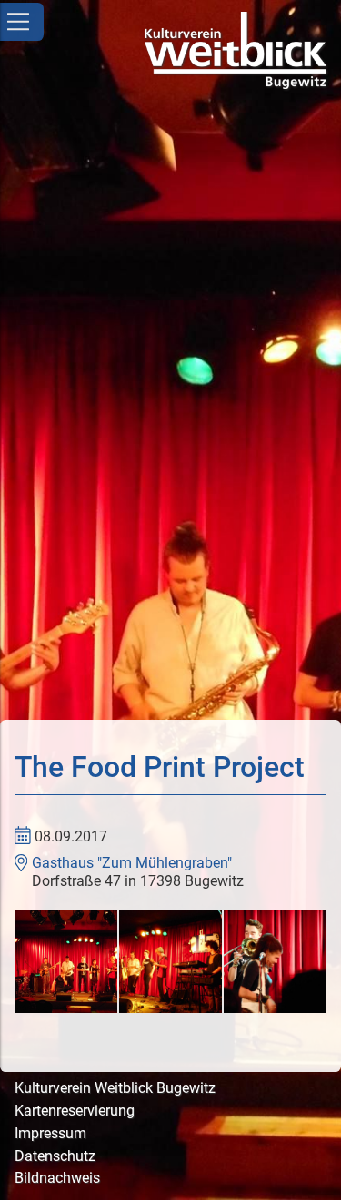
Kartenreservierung (75, 1110)
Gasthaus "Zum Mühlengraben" (132, 862)
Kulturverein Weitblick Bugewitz (115, 1088)
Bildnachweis (57, 1177)
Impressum (50, 1133)
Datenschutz (55, 1156)
